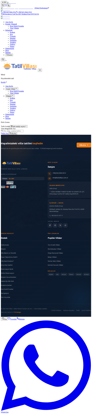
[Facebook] (50, 225)
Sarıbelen (13, 106)
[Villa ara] (3, 5)
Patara (12, 112)
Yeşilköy (13, 108)
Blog (7, 50)
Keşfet (3, 82)
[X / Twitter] (60, 225)
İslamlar (12, 104)
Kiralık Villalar (11, 24)
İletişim (8, 52)
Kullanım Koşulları (68, 310)
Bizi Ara (5, 133)
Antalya (86, 274)
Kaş (11, 100)
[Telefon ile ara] (8, 5)
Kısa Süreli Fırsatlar (17, 91)
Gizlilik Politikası (56, 310)
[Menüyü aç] (4, 2)
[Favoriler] (6, 6)
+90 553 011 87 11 (57, 215)
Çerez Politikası (86, 310)
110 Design (17, 312)
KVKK (78, 310)
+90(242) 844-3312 (9, 12)
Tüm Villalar (14, 93)
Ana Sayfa (9, 22)
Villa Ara (13, 133)
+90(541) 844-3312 (25, 12)
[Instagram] (55, 225)
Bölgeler (8, 30)
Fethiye (12, 110)
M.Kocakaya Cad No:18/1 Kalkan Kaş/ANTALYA (20, 14)
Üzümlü (13, 102)
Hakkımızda (9, 48)
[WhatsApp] (65, 225)
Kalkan (12, 98)
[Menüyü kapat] (40, 70)
